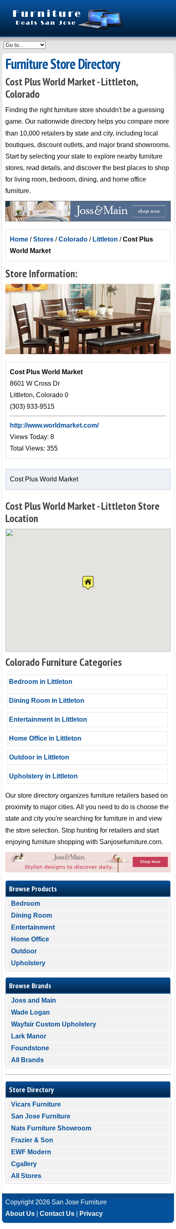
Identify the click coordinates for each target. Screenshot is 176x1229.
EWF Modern (31, 1151)
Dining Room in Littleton (46, 700)
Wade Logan (30, 1012)
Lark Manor (28, 1036)
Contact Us (57, 1213)
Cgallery (24, 1163)
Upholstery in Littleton (43, 776)
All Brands (27, 1059)
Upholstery (28, 963)
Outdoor (24, 951)
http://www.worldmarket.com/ (54, 425)
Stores (43, 239)
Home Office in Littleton (45, 738)
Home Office (30, 939)
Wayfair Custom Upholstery (53, 1024)
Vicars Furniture (36, 1104)
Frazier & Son (32, 1140)
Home (19, 239)
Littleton (105, 239)
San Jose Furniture (40, 1116)
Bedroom (25, 903)
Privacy (91, 1213)
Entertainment (33, 927)
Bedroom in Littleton (40, 681)
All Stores (26, 1175)
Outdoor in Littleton (39, 757)
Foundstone (30, 1048)
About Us (20, 1213)
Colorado (73, 239)
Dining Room (31, 915)
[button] (88, 583)
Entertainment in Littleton (48, 719)
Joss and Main (33, 1000)
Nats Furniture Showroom (51, 1128)
